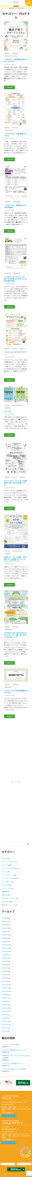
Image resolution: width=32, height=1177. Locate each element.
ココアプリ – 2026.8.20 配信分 (11, 1044)
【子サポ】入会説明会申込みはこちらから (15, 60)
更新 (9, 64)
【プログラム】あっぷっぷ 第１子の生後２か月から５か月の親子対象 (15, 279)
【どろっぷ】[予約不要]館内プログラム (16, 691)
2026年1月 (5, 941)
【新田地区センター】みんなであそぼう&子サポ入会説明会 (16, 1057)
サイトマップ (8, 1164)
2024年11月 (5, 988)
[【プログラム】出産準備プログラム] (16, 109)
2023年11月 (5, 1008)
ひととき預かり (6, 882)
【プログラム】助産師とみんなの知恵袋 (15, 206)
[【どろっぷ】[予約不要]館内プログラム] (16, 675)
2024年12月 (5, 985)
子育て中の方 (16, 202)
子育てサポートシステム (11, 56)
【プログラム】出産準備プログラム (15, 134)
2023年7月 (5, 1015)
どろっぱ (7, 411)
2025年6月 (5, 965)
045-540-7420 (9, 1104)
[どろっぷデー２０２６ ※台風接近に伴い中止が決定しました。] (16, 457)
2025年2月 (5, 978)
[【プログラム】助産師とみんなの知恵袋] (16, 182)
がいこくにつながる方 (8, 862)
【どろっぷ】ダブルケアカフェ (15, 353)
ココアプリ (5, 865)
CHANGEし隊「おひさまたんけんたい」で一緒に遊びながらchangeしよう (15, 635)
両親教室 (4, 892)
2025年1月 (5, 981)
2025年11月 (5, 948)
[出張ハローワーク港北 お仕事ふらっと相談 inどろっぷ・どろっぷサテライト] (16, 531)
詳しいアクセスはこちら (8, 1116)
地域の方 (4, 895)
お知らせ (7, 53)
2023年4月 (5, 1018)
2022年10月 (5, 1025)
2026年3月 (5, 935)
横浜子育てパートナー (8, 905)
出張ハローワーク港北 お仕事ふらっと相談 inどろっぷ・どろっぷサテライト (15, 559)
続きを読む (10, 87)
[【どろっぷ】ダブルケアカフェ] (16, 329)
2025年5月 (5, 968)
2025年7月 (5, 961)
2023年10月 (5, 1011)
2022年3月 (5, 1028)
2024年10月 (5, 991)
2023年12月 (5, 1005)
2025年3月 (5, 975)
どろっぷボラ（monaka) (9, 878)
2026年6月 (5, 925)
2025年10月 (5, 951)
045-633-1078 (9, 1131)
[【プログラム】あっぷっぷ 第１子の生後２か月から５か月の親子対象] (16, 254)
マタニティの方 (9, 130)
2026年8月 (5, 918)
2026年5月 (5, 928)
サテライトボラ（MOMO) (9, 868)
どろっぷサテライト (17, 405)
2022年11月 (5, 1021)
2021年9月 (5, 1031)
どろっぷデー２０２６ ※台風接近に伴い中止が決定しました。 (15, 482)
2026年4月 (5, 931)
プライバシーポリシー (24, 1164)
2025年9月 (5, 955)
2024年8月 (5, 998)
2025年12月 (5, 945)
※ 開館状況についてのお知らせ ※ (17, 8)
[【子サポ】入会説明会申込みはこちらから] (16, 36)
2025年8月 (5, 958)
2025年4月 (5, 971)
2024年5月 (5, 1001)
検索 (28, 844)
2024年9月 (5, 995)
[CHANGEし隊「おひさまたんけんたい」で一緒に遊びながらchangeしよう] (16, 607)
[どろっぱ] (16, 394)
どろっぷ (14, 348)
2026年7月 (5, 921)
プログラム (15, 53)
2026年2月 (5, 938)
